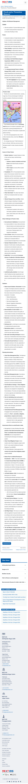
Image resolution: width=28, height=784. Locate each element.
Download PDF (6, 543)
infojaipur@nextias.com (8, 712)
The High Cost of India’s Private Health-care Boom (14, 597)
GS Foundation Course (6, 738)
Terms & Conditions (6, 766)
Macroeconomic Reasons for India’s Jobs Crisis (13, 582)
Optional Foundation (6, 754)
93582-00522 (6, 710)
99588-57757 (6, 733)
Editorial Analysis (8, 6)
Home (2, 6)
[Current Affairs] (7, 2)
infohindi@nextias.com (7, 689)
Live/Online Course (6, 740)
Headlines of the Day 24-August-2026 (11, 620)
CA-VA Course (5, 743)
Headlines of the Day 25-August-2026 (11, 617)
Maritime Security (6, 573)
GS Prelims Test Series (6, 748)
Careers (3, 762)
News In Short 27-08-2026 (9, 592)
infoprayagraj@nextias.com (8, 734)
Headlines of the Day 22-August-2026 (11, 622)
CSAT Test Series (5, 750)
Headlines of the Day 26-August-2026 (11, 614)
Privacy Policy (5, 764)
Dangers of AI (5, 569)
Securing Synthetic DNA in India (10, 594)
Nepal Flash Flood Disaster (9, 603)
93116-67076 (6, 687)
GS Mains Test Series (6, 752)
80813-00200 (6, 663)
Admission (4, 758)
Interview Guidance (6, 755)
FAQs (3, 760)
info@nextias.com (6, 665)
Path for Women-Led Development (10, 578)
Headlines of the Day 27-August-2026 (11, 612)
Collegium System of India (21, 549)
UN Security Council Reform (7, 549)
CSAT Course (4, 745)
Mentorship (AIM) (5, 742)
